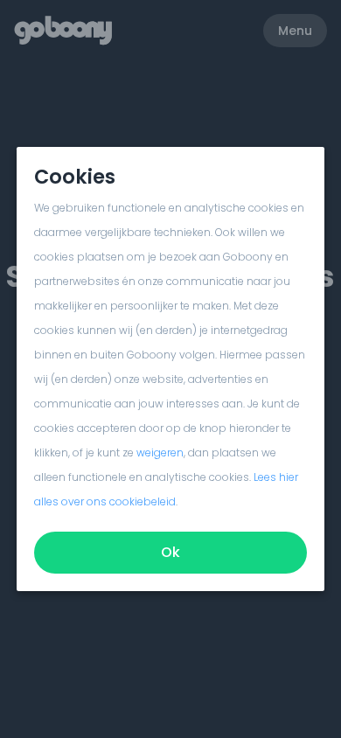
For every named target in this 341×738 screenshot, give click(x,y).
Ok (170, 552)
